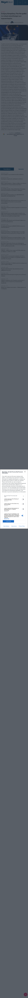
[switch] (23, 499)
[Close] (25, 472)
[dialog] (14, 499)
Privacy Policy (22, 526)
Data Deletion (6, 526)
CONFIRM (8, 521)
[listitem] (14, 496)
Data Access (14, 526)
